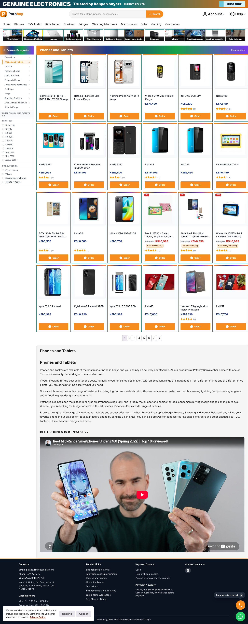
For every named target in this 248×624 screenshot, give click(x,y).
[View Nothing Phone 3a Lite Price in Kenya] (89, 72)
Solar (144, 24)
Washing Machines (104, 24)
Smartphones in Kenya (97, 569)
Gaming (156, 24)
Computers (172, 24)
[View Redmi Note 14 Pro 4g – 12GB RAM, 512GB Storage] (53, 72)
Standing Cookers (13, 98)
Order (55, 116)
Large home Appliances (16, 84)
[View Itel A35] (160, 140)
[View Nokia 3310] (53, 140)
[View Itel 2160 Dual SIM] (195, 72)
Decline (67, 613)
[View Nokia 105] (231, 72)
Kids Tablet (52, 24)
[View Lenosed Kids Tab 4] (231, 140)
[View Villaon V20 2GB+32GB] (124, 209)
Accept (83, 613)
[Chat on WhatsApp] (240, 616)
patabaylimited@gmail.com (40, 569)
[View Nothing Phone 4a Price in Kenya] (124, 72)
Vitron (7, 93)
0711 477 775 (33, 574)
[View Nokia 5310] (124, 140)
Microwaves (129, 24)
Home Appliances (95, 582)
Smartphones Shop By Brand (101, 590)
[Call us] (240, 605)
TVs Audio (34, 24)
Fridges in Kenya (12, 80)
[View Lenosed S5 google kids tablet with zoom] (195, 282)
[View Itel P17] (231, 282)
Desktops (9, 89)
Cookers (69, 24)
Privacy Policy (38, 617)
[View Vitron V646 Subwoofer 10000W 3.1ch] (89, 140)
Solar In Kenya (11, 107)
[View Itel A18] (160, 282)
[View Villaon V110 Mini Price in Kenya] (160, 72)
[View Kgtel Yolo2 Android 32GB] (89, 282)
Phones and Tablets (14, 62)
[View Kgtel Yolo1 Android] (53, 282)
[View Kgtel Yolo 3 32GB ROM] (124, 282)
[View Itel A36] (89, 209)
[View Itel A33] (195, 140)
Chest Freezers (12, 75)
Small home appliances (16, 102)
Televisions (10, 57)
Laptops (8, 66)
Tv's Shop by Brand (96, 599)
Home (6, 24)
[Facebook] (188, 570)
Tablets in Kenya (12, 71)
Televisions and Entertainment (101, 574)
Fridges (83, 24)
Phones (19, 24)
